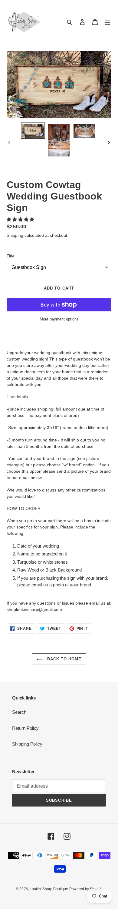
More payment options (59, 319)
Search (19, 712)
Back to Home (64, 659)
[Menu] (107, 22)
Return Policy (25, 728)
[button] (21, 219)
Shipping (15, 235)
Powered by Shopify (85, 889)
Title (10, 256)
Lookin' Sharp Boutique (49, 889)
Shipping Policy (27, 743)
